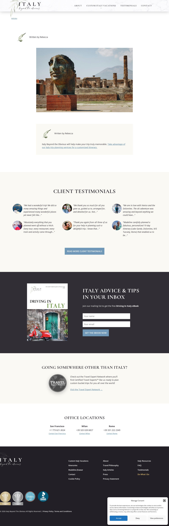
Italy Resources (144, 461)
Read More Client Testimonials (84, 251)
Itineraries (72, 465)
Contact (146, 5)
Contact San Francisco (57, 433)
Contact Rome (112, 433)
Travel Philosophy (111, 465)
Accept (118, 518)
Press (105, 474)
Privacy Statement (111, 479)
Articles (14, 18)
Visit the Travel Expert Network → (86, 389)
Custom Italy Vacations (101, 5)
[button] (164, 500)
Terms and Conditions (63, 511)
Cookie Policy (74, 479)
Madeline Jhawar (75, 470)
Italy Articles (108, 470)
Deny (138, 518)
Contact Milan (84, 433)
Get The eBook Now (96, 332)
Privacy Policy (48, 511)
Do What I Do (143, 474)
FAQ (139, 465)
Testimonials (128, 5)
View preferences (156, 518)
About (78, 5)
